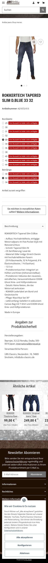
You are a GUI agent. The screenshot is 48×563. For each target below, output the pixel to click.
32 (6, 135)
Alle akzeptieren (24, 537)
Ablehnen (24, 553)
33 (21, 139)
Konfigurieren (24, 545)
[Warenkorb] (43, 2)
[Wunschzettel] (38, 2)
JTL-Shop (28, 560)
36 (21, 148)
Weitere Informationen (28, 211)
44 (21, 164)
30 (6, 127)
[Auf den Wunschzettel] (40, 42)
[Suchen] (43, 10)
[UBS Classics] (13, 3)
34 (21, 143)
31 (21, 131)
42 (21, 160)
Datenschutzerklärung (16, 461)
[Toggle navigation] (3, 1)
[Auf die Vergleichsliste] (34, 42)
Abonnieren (36, 474)
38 (6, 152)
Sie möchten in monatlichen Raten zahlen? (24, 210)
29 (21, 123)
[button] (33, 2)
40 (21, 156)
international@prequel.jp (28, 343)
